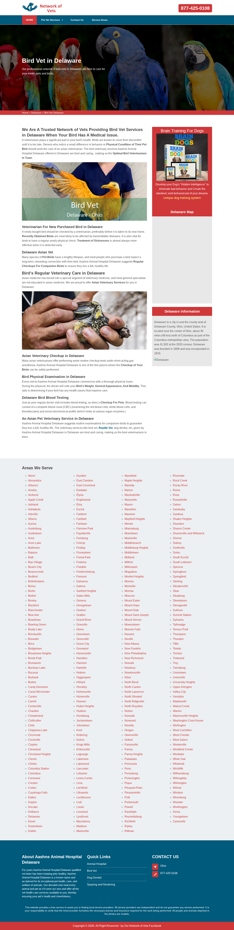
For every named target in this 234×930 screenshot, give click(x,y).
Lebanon (81, 773)
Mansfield (130, 475)
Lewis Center (84, 778)
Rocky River (180, 485)
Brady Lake (35, 629)
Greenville (82, 638)
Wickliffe (178, 768)
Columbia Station (38, 768)
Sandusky (179, 509)
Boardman (34, 619)
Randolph (131, 811)
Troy (175, 662)
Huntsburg (82, 715)
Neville (129, 638)
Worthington (180, 807)
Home (25, 112)
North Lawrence (134, 691)
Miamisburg (132, 528)
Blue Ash (33, 614)
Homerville (83, 696)
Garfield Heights (86, 590)
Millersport (131, 566)
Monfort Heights (134, 576)
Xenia (176, 811)
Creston (33, 783)
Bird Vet (92, 870)
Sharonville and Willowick (188, 533)
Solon (176, 552)
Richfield (130, 821)
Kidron (80, 739)
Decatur (33, 807)
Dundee (81, 475)
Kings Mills (83, 744)
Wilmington (180, 783)
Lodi (79, 802)
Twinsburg (179, 667)
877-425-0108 (195, 8)
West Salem (180, 739)
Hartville (81, 667)
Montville (130, 586)
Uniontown (179, 672)
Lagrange (82, 754)
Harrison (81, 662)
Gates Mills (83, 595)
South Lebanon (182, 562)
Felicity (80, 542)
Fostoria (81, 562)
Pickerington (132, 778)
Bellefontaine (36, 581)
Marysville (131, 499)
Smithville (179, 547)
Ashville (33, 514)
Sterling (177, 581)
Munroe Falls (132, 629)
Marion (129, 490)
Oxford (129, 739)
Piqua (128, 783)
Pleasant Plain (133, 787)
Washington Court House (188, 720)
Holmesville (83, 691)
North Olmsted (133, 696)
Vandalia (178, 696)
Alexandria (34, 480)
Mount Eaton (132, 600)
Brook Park (35, 658)
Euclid (80, 509)
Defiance (33, 811)
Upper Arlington (182, 686)
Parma (129, 749)
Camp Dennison (38, 686)
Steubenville (180, 586)
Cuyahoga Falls (37, 792)
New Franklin (133, 648)
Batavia (32, 552)
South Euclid (180, 557)
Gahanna (82, 581)
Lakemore (82, 759)
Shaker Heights (182, 518)
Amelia (32, 490)
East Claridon (84, 480)
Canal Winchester (39, 691)
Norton (129, 711)
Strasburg (179, 595)
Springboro (179, 571)
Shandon (178, 523)
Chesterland (35, 715)
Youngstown (180, 816)
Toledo (177, 648)
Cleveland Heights (39, 754)
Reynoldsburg (133, 816)
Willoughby (180, 778)
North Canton (133, 686)
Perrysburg (131, 773)
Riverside (178, 475)
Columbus (34, 773)
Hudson (81, 711)
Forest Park (83, 557)
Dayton (32, 802)
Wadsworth (179, 701)
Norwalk (130, 715)
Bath (31, 557)
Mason (129, 504)
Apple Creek (35, 499)
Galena (80, 586)
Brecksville (34, 634)
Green (80, 629)
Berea (31, 586)
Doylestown (35, 826)
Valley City (179, 691)
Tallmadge (179, 624)
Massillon (130, 509)
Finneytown (83, 552)
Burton (32, 682)
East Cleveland (85, 485)
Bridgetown (35, 648)
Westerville (179, 744)
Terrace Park (180, 629)
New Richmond (134, 658)
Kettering (81, 735)
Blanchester (35, 610)
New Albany (132, 643)
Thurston (178, 638)
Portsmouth (131, 802)
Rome (176, 490)
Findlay (80, 547)
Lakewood (82, 763)
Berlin (31, 590)
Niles (128, 677)
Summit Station (182, 614)
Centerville (34, 706)
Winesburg (179, 797)
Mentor (129, 523)
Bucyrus (33, 672)
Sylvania (178, 619)
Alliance (33, 485)
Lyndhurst (82, 816)
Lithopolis (82, 792)
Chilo (31, 725)
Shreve (177, 538)
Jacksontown (84, 720)
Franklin (81, 566)
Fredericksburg (85, 571)
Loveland (82, 811)
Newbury (130, 667)
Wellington (179, 725)
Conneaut (34, 778)
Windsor (178, 792)
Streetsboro (180, 600)
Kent (79, 730)
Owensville (131, 735)
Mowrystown (132, 624)
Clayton (33, 744)
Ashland (33, 504)
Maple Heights (133, 480)
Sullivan (178, 610)
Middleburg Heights (136, 547)
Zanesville (179, 821)
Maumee (130, 514)
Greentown (83, 634)
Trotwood (178, 658)
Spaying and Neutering (101, 884)
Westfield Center (183, 749)
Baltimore (34, 547)
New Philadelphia (135, 653)
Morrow (129, 590)
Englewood (83, 499)
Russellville (180, 499)
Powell (129, 807)
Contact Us (77, 20)
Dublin (32, 831)
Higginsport (83, 677)
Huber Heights (85, 706)
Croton (32, 787)
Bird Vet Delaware (54, 112)
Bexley (32, 600)
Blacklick (33, 605)
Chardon (33, 711)
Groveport (82, 648)
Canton (32, 696)
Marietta (129, 485)
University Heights (184, 682)
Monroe (129, 581)
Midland (129, 557)
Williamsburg (181, 773)
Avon (31, 538)
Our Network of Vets (136, 925)
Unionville (179, 677)
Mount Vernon (133, 619)
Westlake (178, 754)
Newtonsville (132, 672)
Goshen (81, 610)
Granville (81, 624)
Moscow (130, 595)
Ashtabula (34, 509)
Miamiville (131, 538)
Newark (129, 662)
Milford (129, 562)
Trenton (177, 653)
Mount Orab (132, 610)
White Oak (179, 759)
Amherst (33, 494)
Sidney (177, 542)
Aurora (32, 523)
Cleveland (34, 749)
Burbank (33, 677)
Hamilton (81, 658)
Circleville (34, 739)
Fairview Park (84, 528)
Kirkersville (83, 749)
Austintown (35, 533)
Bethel (32, 595)
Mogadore (131, 571)
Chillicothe (34, 720)
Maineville (82, 831)
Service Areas (100, 20)
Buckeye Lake (36, 667)
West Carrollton (182, 730)
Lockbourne (83, 797)
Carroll (32, 701)
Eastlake (81, 490)
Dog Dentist (94, 877)
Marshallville (132, 494)
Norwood (130, 720)
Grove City (82, 643)
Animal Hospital (96, 863)
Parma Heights (134, 754)
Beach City (34, 566)
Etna (79, 504)
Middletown (132, 552)
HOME (31, 19)
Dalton (32, 797)
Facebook (155, 925)
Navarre (129, 634)
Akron (31, 475)
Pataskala (131, 759)
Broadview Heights (39, 653)
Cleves (32, 759)
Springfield (179, 576)
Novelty (129, 725)
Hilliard (80, 682)
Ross (176, 494)
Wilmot (177, 787)
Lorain (80, 807)
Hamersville (83, 653)
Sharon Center (182, 528)
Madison (81, 826)
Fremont (81, 576)
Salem (177, 504)
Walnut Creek (181, 706)
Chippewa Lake (37, 730)
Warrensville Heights (185, 715)
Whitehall (178, 763)
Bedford (33, 576)
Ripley (128, 826)
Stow (176, 590)
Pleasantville (132, 792)
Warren (177, 711)
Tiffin (176, 643)
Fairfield (81, 518)
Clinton (32, 763)
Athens (32, 518)
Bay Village (35, 562)
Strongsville (180, 605)
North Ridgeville (134, 701)
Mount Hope (132, 605)
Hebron (80, 672)
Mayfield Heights (135, 518)
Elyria (79, 494)
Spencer (178, 566)
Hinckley (81, 686)
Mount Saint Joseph (137, 614)
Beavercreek (36, 571)
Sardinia (178, 514)
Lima (79, 783)
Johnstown (83, 725)
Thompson (179, 634)
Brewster (33, 638)
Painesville (131, 744)
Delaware (36, 112)
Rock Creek (180, 480)
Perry (128, 768)
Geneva (81, 600)
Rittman (129, 831)
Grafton (80, 614)
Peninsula (131, 763)
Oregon (129, 730)
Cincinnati (34, 735)
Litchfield (81, 787)
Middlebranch (133, 542)
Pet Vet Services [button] (50, 20)
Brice (31, 643)
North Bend (131, 682)
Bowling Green (37, 624)
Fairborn (81, 514)
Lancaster (82, 768)
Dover (31, 821)
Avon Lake (34, 542)
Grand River (83, 619)
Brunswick (34, 662)
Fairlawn (81, 523)
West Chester (181, 735)
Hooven (81, 701)
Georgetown (83, 605)
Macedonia (83, 821)
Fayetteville (83, 533)
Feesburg (82, 538)
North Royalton (134, 706)
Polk (127, 797)
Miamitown (131, 533)
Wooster (178, 802)
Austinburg (34, 528)
